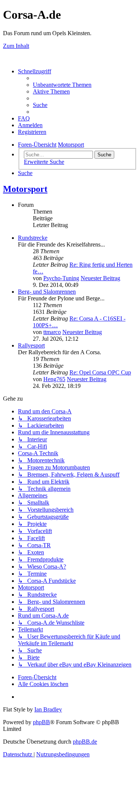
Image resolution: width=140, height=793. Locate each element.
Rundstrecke (32, 238)
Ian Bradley (48, 709)
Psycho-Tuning (61, 278)
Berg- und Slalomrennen (47, 291)
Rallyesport (31, 345)
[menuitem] (62, 85)
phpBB (41, 722)
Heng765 (54, 379)
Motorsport (25, 189)
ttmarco (52, 332)
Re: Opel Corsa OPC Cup (100, 372)
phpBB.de (85, 741)
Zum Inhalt (16, 46)
